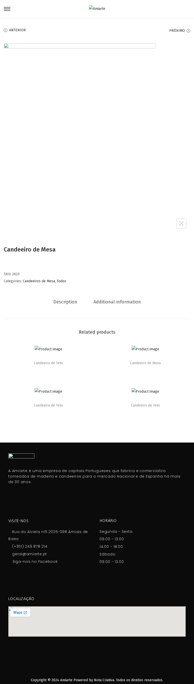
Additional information (117, 302)
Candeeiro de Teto (48, 363)
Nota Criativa (104, 680)
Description (65, 302)
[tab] (65, 301)
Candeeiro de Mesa (145, 363)
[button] (88, 351)
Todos (61, 281)
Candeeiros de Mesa (39, 281)
